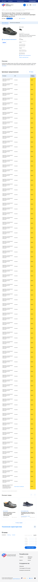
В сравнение (15, 517)
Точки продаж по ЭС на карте (24, 568)
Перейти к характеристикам (23, 57)
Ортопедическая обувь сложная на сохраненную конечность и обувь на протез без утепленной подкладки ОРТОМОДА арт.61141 (18, 14)
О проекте (21, 556)
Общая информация (5, 22)
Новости (21, 560)
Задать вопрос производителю (26, 55)
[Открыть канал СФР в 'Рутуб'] (21, 578)
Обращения (21, 566)
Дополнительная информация (15, 22)
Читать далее (4, 65)
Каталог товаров (9, 9)
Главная (3, 9)
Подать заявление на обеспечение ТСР (9, 39)
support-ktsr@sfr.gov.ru (16, 578)
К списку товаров (19, 522)
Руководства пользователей (24, 570)
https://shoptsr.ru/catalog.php (19, 486)
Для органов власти (20, 1)
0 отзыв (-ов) (23, 18)
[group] (10, 31)
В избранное (6, 517)
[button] (31, 495)
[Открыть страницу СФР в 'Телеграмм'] (27, 578)
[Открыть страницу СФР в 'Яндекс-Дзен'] (35, 578)
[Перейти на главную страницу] (7, 5)
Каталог (29, 560)
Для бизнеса (10, 1)
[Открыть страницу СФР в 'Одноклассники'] (24, 578)
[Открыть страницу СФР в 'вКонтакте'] (31, 578)
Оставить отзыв (30, 547)
